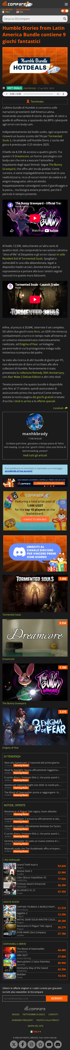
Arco (37, 331)
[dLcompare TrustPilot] (39, 1044)
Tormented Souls (32, 258)
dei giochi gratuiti (43, 397)
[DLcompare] (35, 1008)
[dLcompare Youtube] (48, 1044)
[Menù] (66, 4)
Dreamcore (22, 156)
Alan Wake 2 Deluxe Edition (24, 377)
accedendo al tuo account (18, 470)
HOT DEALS (14, 88)
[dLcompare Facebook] (22, 1044)
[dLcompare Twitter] (13, 1044)
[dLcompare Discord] (57, 1044)
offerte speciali (46, 401)
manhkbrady (29, 88)
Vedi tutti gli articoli (35, 455)
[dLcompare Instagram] (31, 1044)
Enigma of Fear (29, 344)
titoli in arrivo (23, 401)
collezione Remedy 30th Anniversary (41, 373)
